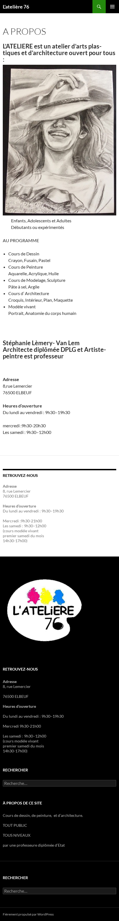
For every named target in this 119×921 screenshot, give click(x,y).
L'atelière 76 (16, 7)
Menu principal (112, 6)
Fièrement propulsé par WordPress (28, 914)
